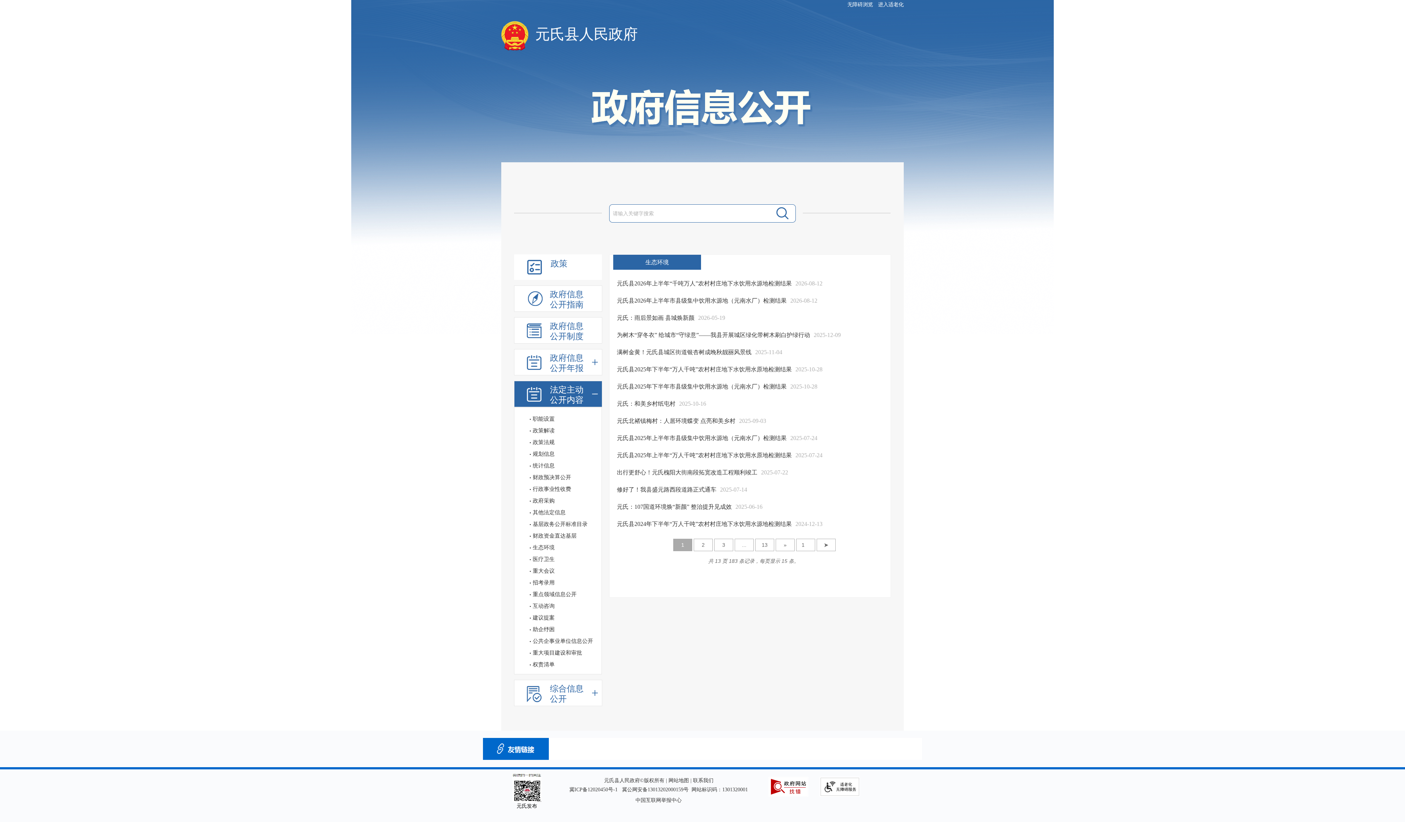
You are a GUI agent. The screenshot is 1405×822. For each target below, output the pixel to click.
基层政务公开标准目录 (560, 524)
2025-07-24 (803, 438)
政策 (559, 263)
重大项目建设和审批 (557, 653)
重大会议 (544, 571)
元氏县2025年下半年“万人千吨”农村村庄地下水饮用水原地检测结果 (704, 369)
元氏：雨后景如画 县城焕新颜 (655, 318)
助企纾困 (544, 629)
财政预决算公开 (552, 477)
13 (765, 545)
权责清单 (544, 664)
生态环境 (544, 547)
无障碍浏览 (860, 4)
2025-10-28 (809, 369)
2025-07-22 (774, 472)
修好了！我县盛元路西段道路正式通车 (666, 489)
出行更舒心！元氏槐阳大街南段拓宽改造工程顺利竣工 (687, 472)
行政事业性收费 (552, 489)
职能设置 (544, 419)
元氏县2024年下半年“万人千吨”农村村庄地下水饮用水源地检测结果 (704, 524)
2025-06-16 (749, 507)
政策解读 (544, 430)
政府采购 (544, 501)
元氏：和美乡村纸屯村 (646, 404)
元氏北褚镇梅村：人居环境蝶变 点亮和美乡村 (676, 421)
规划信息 (544, 454)
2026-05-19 (711, 318)
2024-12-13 (809, 524)
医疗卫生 (544, 559)
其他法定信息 (549, 512)
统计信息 (544, 466)
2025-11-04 (768, 352)
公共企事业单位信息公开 (563, 641)
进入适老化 (891, 4)
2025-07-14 (733, 489)
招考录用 (544, 583)
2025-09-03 (752, 421)
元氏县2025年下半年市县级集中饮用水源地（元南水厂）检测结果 (702, 386)
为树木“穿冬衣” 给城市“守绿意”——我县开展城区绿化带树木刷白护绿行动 (713, 335)
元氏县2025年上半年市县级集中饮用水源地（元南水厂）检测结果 (702, 438)
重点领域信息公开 (555, 594)
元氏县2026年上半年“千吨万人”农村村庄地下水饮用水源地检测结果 (704, 283)
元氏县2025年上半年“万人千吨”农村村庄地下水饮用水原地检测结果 (704, 455)
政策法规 (544, 442)
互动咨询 (544, 606)
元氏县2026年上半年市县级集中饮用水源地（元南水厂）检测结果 (702, 301)
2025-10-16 (692, 404)
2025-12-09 (827, 335)
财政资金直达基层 (555, 536)
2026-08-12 (809, 283)
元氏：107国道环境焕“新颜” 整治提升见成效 (674, 507)
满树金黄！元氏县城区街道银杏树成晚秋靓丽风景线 (684, 352)
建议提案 (544, 618)
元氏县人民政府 (586, 34)
